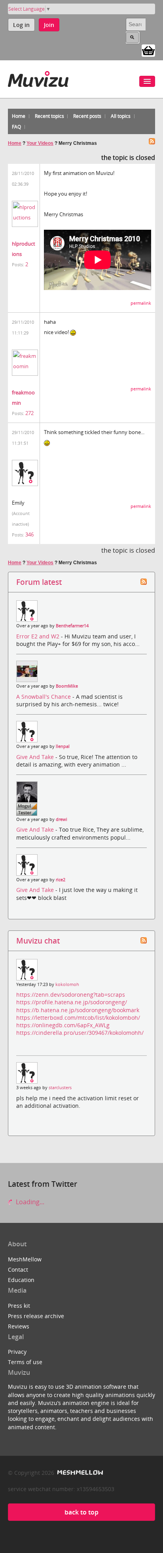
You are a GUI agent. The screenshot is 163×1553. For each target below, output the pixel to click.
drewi (61, 819)
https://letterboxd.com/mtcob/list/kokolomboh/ (78, 1017)
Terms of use (25, 1362)
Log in (21, 25)
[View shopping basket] (148, 50)
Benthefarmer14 (72, 626)
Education (21, 1280)
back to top (81, 1512)
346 (29, 534)
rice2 (60, 879)
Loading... (29, 1201)
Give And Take (35, 757)
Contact (18, 1269)
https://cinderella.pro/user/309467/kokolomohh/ (80, 1032)
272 (29, 413)
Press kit (19, 1305)
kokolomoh (67, 984)
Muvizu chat (38, 941)
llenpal (63, 746)
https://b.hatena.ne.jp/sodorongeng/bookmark (77, 1010)
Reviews (18, 1326)
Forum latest (39, 582)
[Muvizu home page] (38, 77)
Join (49, 25)
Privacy (17, 1351)
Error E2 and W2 (38, 636)
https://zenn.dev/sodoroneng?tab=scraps (70, 994)
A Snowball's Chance (44, 696)
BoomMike (67, 686)
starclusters (60, 1087)
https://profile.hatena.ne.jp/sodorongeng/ (71, 1002)
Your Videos (40, 143)
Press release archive (36, 1316)
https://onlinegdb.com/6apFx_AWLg (63, 1025)
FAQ (16, 126)
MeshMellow (25, 1259)
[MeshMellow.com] (79, 1472)
